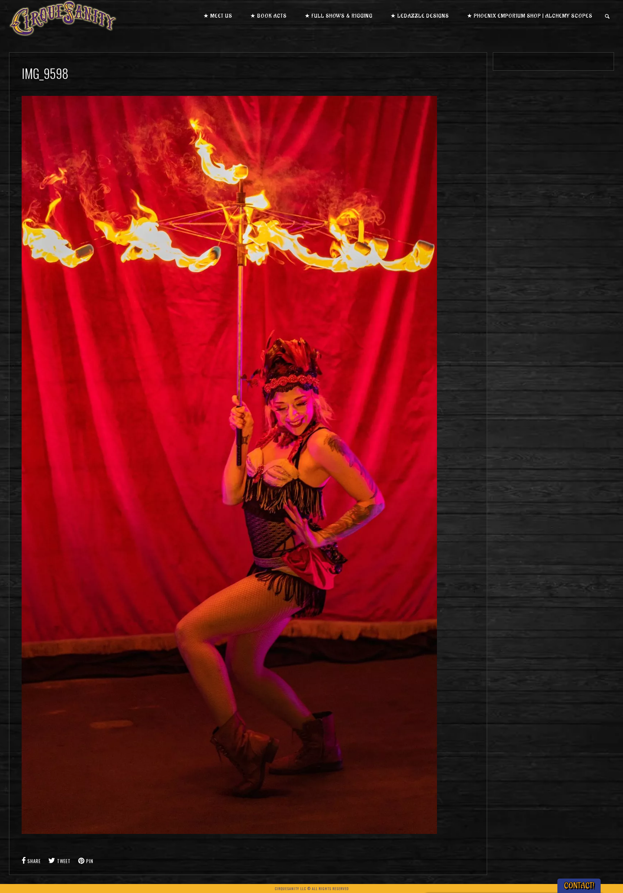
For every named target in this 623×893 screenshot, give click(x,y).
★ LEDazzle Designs (419, 16)
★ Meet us (217, 16)
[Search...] (607, 16)
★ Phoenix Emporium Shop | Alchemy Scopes (529, 16)
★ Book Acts (268, 16)
